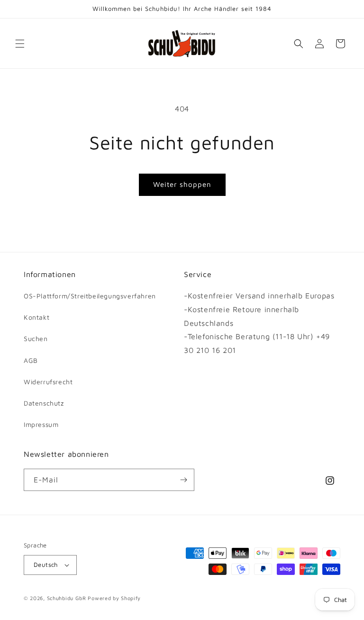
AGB (31, 360)
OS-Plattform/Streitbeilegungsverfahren (90, 296)
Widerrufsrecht (48, 382)
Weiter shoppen (182, 184)
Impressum (41, 424)
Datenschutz (44, 403)
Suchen (36, 338)
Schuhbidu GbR (66, 598)
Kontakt (36, 317)
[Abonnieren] (183, 480)
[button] (19, 43)
